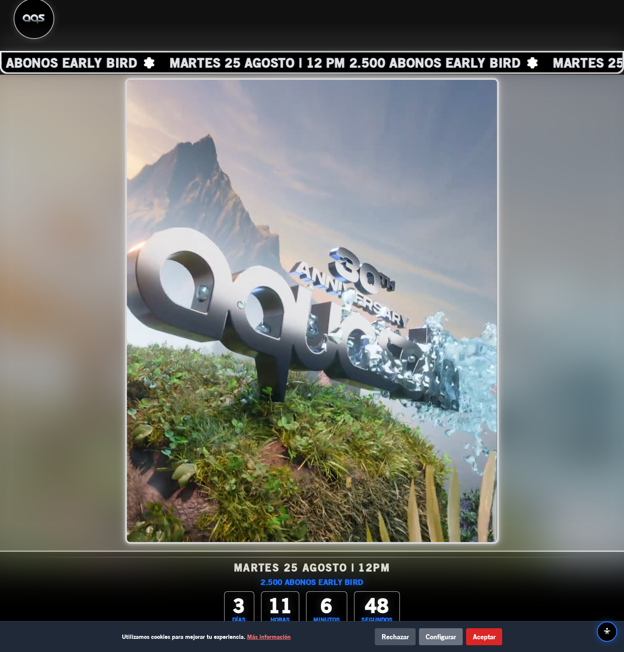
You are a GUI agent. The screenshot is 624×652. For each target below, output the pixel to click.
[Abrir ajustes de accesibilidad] (607, 631)
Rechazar (395, 636)
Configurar (441, 636)
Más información (269, 636)
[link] (312, 62)
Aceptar (484, 636)
